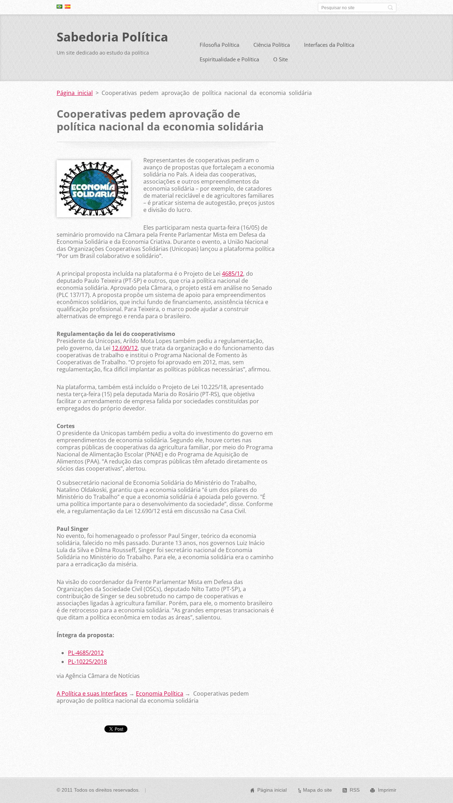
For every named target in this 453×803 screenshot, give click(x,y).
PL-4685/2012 (86, 653)
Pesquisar (390, 7)
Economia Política (159, 693)
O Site (280, 59)
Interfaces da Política (329, 44)
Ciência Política (271, 44)
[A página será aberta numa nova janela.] (94, 215)
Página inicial (75, 93)
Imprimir (387, 790)
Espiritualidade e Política (229, 59)
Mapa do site (317, 790)
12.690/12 (125, 348)
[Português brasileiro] (59, 6)
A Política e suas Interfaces (92, 693)
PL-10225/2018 (87, 662)
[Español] (67, 6)
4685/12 (232, 273)
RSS (355, 790)
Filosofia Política (219, 44)
